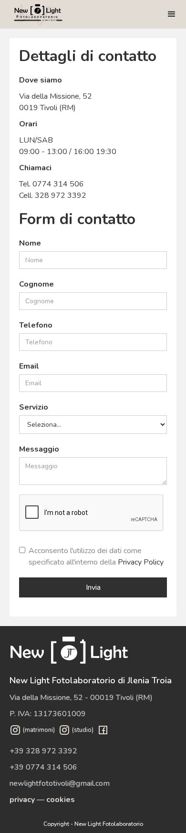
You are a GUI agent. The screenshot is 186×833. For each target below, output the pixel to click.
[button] (171, 14)
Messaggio (39, 449)
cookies (60, 799)
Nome (30, 243)
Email (29, 366)
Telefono (35, 325)
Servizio (33, 407)
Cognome (36, 284)
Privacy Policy (141, 562)
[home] (38, 14)
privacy (22, 799)
